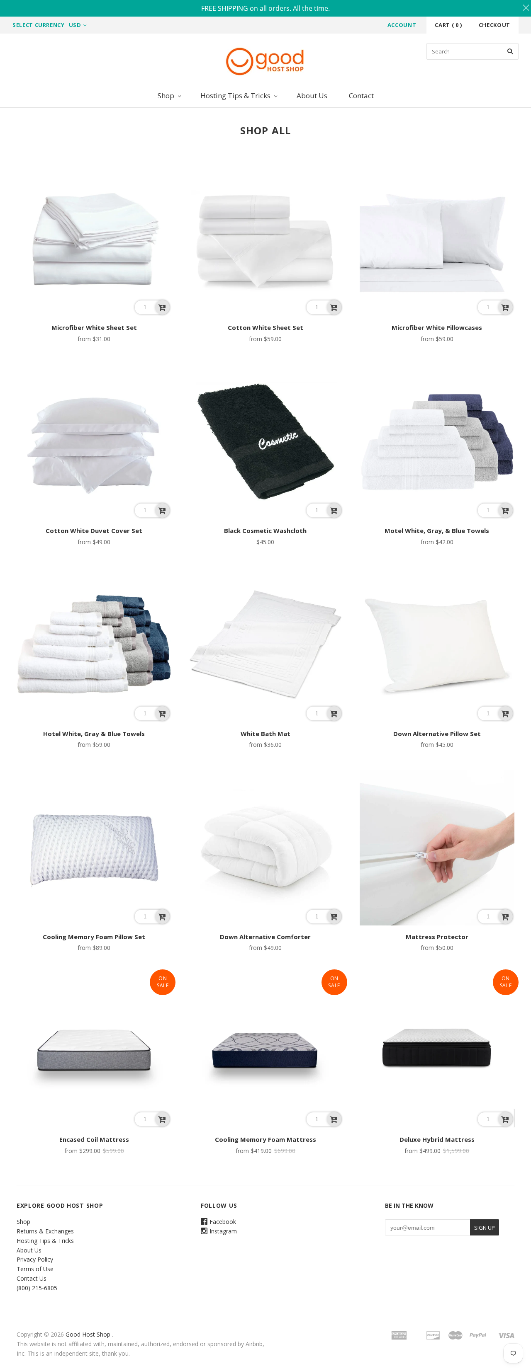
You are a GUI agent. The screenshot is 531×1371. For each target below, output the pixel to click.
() (448, 25)
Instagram (223, 1231)
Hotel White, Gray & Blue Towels (94, 733)
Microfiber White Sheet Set (94, 327)
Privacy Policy (35, 1259)
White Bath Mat (265, 733)
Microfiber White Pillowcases (437, 327)
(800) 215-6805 (37, 1288)
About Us (312, 95)
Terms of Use (35, 1269)
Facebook (222, 1222)
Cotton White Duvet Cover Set (94, 530)
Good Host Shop (88, 1334)
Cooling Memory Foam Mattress (265, 1139)
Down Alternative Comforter (265, 937)
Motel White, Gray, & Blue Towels (437, 530)
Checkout (494, 25)
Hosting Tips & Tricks (235, 95)
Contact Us (31, 1278)
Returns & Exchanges (45, 1231)
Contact (361, 95)
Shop (166, 95)
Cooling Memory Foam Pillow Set (94, 937)
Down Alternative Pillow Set (437, 733)
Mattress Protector (437, 937)
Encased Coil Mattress (94, 1139)
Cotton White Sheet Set (265, 327)
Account (402, 25)
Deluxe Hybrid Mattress (437, 1139)
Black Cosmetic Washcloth (265, 530)
